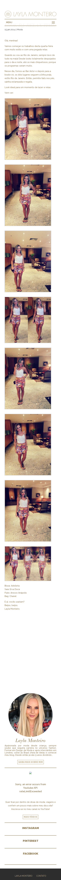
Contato (41, 876)
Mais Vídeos (30, 817)
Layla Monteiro (23, 876)
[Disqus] (30, 647)
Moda (20, 29)
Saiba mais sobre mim (30, 762)
